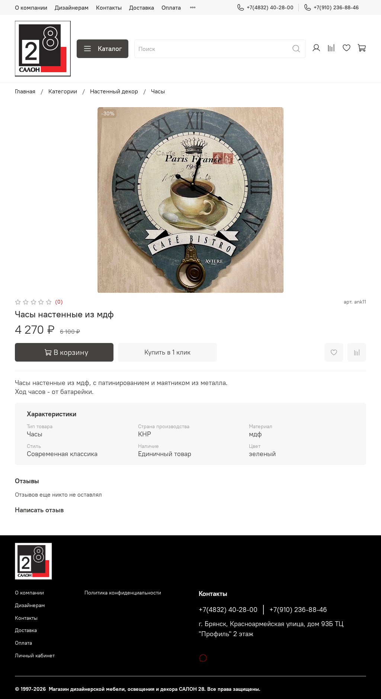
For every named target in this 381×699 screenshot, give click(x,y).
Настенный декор (114, 91)
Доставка (141, 7)
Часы (158, 91)
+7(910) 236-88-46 (336, 7)
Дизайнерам (72, 7)
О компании (31, 7)
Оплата (171, 7)
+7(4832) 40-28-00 (270, 7)
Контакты (109, 7)
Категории (62, 91)
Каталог (110, 48)
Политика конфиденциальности (122, 592)
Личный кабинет (35, 655)
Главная (25, 91)
